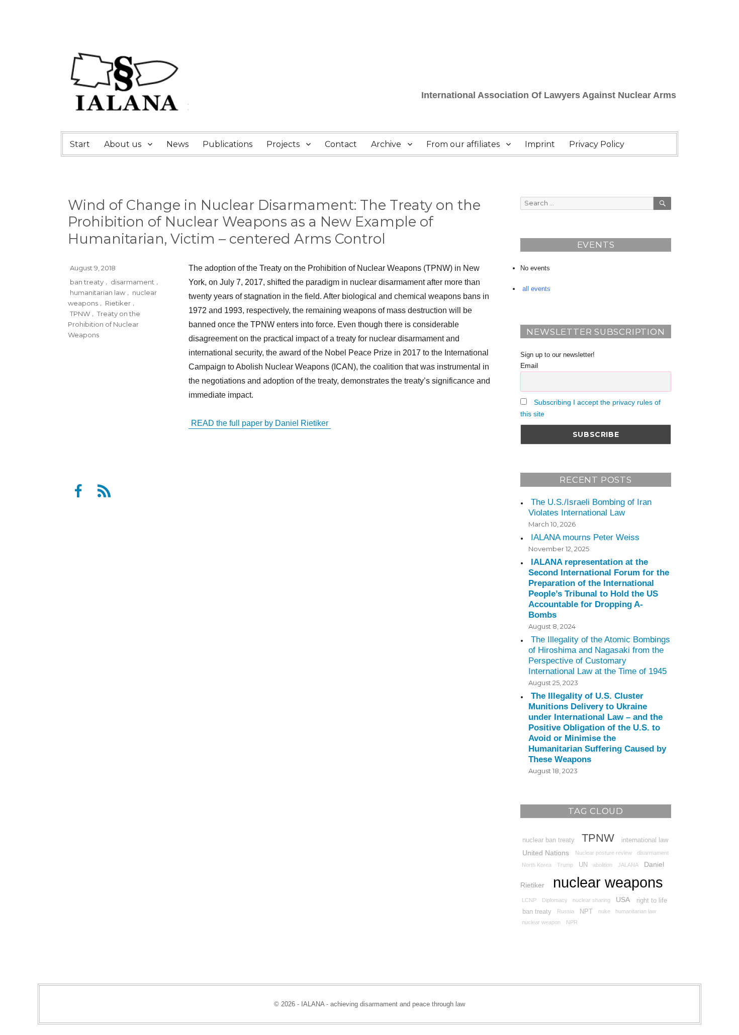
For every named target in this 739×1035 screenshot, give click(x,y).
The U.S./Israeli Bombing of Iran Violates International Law (590, 508)
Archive (386, 144)
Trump (565, 865)
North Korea (536, 865)
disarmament (132, 281)
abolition (602, 865)
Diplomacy (555, 900)
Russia (565, 912)
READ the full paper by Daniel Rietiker (259, 423)
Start (80, 144)
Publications (227, 144)
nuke (604, 912)
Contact (341, 144)
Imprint (540, 144)
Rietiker (118, 303)
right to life (651, 900)
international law (644, 839)
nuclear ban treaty (548, 839)
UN (583, 864)
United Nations (545, 852)
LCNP (529, 900)
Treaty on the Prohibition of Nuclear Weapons (104, 323)
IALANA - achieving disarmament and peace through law (383, 1004)
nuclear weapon (541, 922)
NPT (586, 911)
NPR (572, 922)
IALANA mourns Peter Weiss (585, 538)
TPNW (80, 313)
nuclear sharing (591, 900)
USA (623, 900)
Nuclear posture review (603, 853)
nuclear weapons (608, 882)
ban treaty (87, 281)
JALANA (628, 865)
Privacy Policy (596, 144)
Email (529, 365)
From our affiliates (463, 144)
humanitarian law (97, 292)
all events (536, 288)
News (177, 144)
